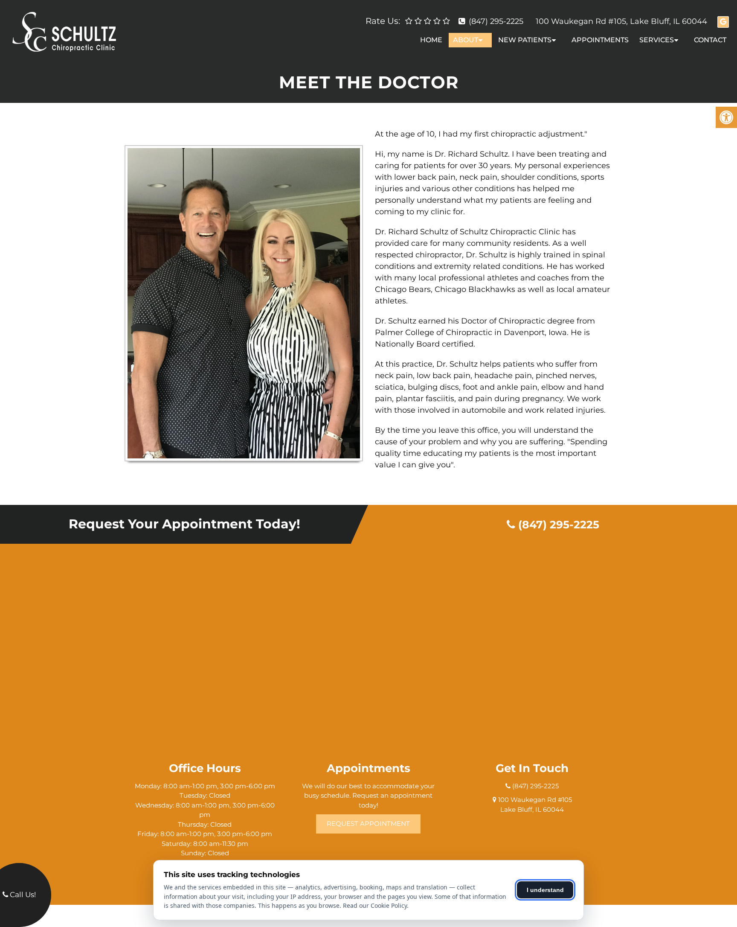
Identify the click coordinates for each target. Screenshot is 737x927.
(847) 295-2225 (496, 21)
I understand (545, 889)
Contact (710, 40)
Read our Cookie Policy (375, 905)
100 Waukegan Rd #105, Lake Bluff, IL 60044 (621, 21)
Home (431, 40)
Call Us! (22, 894)
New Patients (524, 40)
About (465, 40)
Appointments (600, 40)
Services (656, 40)
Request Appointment (368, 823)
